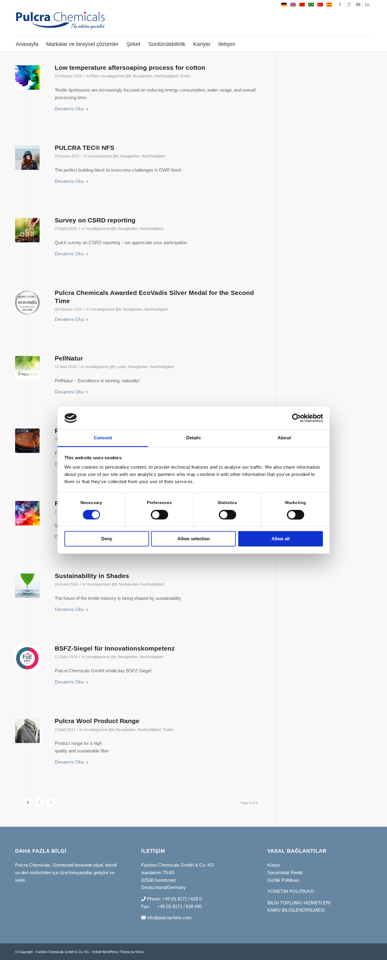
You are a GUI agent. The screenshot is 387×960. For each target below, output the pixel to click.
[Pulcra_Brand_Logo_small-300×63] (60, 24)
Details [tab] (193, 438)
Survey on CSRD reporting (95, 220)
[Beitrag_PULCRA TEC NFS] (27, 157)
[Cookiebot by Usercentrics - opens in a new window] (296, 417)
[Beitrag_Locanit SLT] (27, 77)
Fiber (94, 76)
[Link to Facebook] (340, 4)
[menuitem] (28, 44)
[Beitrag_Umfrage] (27, 230)
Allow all (281, 538)
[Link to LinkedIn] (367, 4)
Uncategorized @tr (115, 76)
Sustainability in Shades (92, 575)
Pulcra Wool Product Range (97, 720)
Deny (106, 538)
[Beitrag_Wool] (27, 731)
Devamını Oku (69, 108)
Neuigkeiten (143, 76)
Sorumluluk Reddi (284, 872)
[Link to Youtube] (358, 4)
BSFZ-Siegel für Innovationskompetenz (115, 648)
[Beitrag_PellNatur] (27, 368)
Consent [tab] (103, 438)
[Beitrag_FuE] (27, 658)
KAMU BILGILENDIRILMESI (296, 910)
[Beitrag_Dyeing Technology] (27, 513)
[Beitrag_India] (27, 586)
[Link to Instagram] (349, 4)
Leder (121, 367)
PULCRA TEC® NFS (84, 147)
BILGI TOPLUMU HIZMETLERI (298, 902)
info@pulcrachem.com (169, 917)
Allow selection (193, 538)
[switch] (159, 514)
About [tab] (284, 438)
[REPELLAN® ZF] (27, 440)
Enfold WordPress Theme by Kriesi (118, 952)
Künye (273, 865)
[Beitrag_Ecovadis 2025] (27, 302)
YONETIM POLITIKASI (290, 891)
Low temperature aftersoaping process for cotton (130, 67)
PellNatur (69, 358)
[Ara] (368, 44)
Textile (185, 76)
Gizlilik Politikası (283, 880)
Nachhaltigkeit (166, 76)
